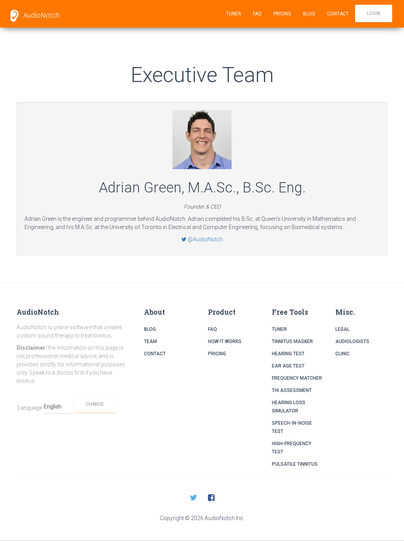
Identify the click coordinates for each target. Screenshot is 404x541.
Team (150, 341)
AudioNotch (41, 15)
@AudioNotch (205, 239)
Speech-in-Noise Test (292, 427)
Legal (342, 329)
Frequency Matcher (297, 378)
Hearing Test (288, 353)
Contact (338, 14)
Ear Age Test (288, 366)
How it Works (224, 341)
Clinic (342, 353)
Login (373, 13)
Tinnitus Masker (292, 341)
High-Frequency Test (291, 448)
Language (30, 408)
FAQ (257, 14)
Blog (309, 14)
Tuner (233, 14)
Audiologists (352, 341)
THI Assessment (292, 390)
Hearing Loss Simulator (288, 407)
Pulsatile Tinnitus (295, 464)
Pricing (282, 14)
